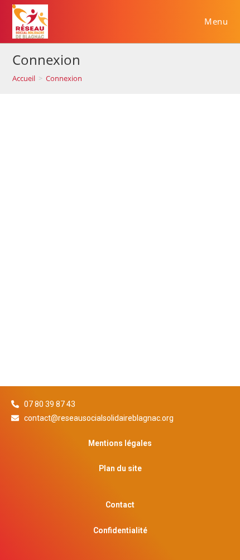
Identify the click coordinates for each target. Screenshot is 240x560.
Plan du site (120, 468)
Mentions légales (120, 443)
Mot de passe (51, 199)
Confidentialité (120, 530)
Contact (120, 504)
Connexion (64, 78)
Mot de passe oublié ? (65, 323)
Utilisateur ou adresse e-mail (82, 149)
